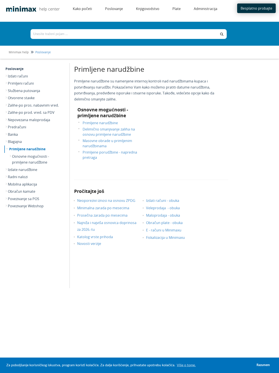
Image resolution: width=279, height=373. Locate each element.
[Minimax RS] (19, 6)
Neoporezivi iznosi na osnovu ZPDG (109, 200)
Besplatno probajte (256, 8)
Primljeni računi (21, 83)
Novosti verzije (92, 243)
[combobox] (124, 34)
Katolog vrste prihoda (98, 236)
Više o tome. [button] (186, 365)
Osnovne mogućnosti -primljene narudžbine (30, 159)
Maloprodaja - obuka (166, 215)
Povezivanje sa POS (23, 198)
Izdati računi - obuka (166, 200)
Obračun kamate (21, 191)
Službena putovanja (24, 90)
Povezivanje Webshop (26, 206)
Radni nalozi (18, 176)
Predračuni (17, 127)
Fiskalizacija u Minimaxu (169, 237)
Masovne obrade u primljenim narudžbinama (107, 143)
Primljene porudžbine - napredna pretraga (110, 155)
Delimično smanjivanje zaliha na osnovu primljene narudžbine (109, 132)
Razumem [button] (263, 365)
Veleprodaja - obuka (166, 208)
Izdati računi (18, 76)
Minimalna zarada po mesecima (107, 208)
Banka (13, 134)
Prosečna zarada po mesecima (106, 215)
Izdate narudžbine (22, 169)
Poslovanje (43, 52)
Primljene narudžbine (27, 149)
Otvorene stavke (21, 97)
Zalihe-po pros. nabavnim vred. (33, 105)
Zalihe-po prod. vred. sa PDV (31, 112)
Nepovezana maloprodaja (29, 119)
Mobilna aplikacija (22, 184)
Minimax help (19, 52)
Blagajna (15, 141)
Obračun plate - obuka (168, 222)
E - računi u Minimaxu (167, 230)
